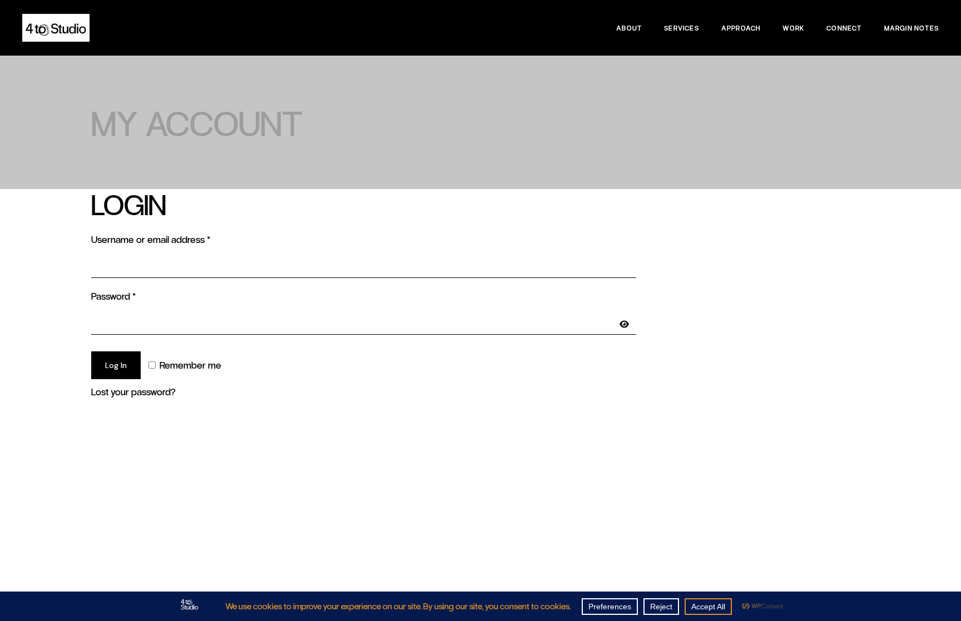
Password (131, 295)
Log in (116, 365)
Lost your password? (133, 391)
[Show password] (624, 324)
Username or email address (168, 238)
